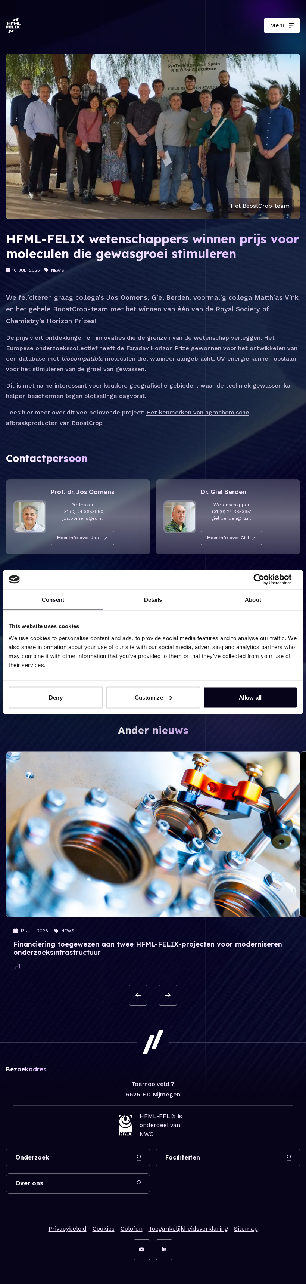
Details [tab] (153, 599)
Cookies (104, 1228)
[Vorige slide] (138, 995)
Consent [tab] (53, 599)
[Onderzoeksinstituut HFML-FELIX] (13, 25)
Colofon (132, 1228)
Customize (149, 697)
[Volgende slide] (168, 995)
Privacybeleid (68, 1228)
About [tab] (253, 599)
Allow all (250, 697)
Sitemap (246, 1228)
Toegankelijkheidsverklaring (188, 1228)
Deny (55, 697)
